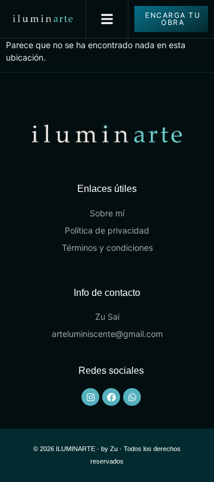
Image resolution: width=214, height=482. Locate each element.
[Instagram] (90, 397)
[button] (107, 19)
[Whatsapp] (132, 397)
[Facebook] (111, 397)
